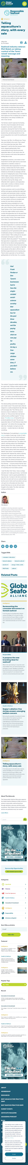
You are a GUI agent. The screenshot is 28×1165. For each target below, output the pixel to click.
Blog (3, 1120)
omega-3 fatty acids (17, 565)
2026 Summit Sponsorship (14, 871)
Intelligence (4, 946)
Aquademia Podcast (9, 1117)
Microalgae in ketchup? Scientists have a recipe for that (13, 1009)
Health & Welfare (6, 956)
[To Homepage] (7, 3)
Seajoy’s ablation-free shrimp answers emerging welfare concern (14, 711)
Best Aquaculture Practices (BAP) (12, 1100)
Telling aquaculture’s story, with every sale (12, 765)
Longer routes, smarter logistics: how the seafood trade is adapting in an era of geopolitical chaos (8, 971)
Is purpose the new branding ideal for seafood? (11, 660)
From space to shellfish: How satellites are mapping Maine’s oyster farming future (8, 950)
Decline (14, 1158)
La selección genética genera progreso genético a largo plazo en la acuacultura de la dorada (13, 1035)
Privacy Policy (10, 1137)
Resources (5, 1095)
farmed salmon (7, 561)
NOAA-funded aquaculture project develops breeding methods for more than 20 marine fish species (13, 999)
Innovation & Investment (8, 996)
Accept (14, 1154)
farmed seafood (19, 561)
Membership (5, 1091)
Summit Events (6, 1109)
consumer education (9, 557)
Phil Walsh (5, 568)
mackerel (5, 565)
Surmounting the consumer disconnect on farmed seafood (13, 608)
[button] (21, 42)
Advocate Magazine (9, 1113)
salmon (14, 568)
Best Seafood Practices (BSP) (12, 1105)
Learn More (4, 813)
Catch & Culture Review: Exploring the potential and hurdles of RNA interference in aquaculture (8, 960)
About (3, 1088)
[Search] (25, 820)
